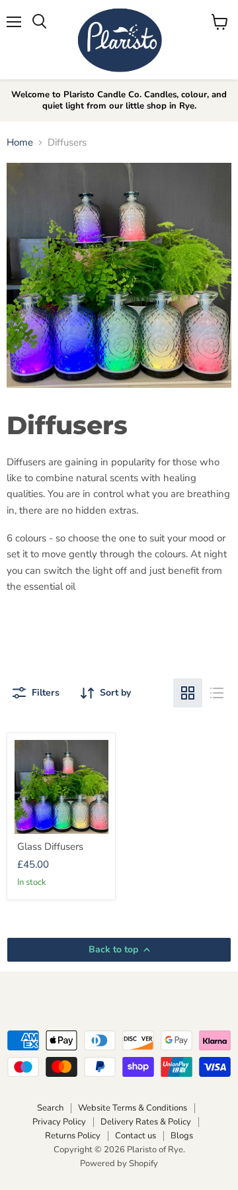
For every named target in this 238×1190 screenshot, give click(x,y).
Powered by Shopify (119, 1163)
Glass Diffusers (50, 846)
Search (50, 1108)
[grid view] (187, 693)
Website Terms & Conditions (132, 1108)
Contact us (135, 1136)
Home (20, 142)
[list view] (216, 693)
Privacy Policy (59, 1122)
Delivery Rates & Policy (145, 1122)
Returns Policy (72, 1136)
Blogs (182, 1136)
